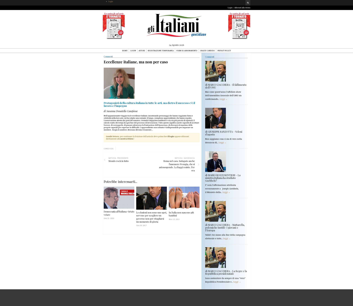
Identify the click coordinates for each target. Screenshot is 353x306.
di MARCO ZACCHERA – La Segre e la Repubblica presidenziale (226, 272)
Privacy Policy (224, 50)
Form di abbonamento (186, 50)
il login (171, 136)
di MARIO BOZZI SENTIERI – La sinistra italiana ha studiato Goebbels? (222, 177)
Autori (142, 50)
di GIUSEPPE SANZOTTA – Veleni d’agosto (223, 133)
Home (125, 50)
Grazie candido (207, 50)
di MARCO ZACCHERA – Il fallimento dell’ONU (225, 86)
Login (110, 1)
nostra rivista (127, 138)
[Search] (247, 3)
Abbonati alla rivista (242, 7)
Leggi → (223, 99)
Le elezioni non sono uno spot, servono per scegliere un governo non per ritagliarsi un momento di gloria (151, 217)
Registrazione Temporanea (161, 50)
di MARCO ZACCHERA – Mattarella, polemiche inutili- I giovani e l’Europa (225, 227)
